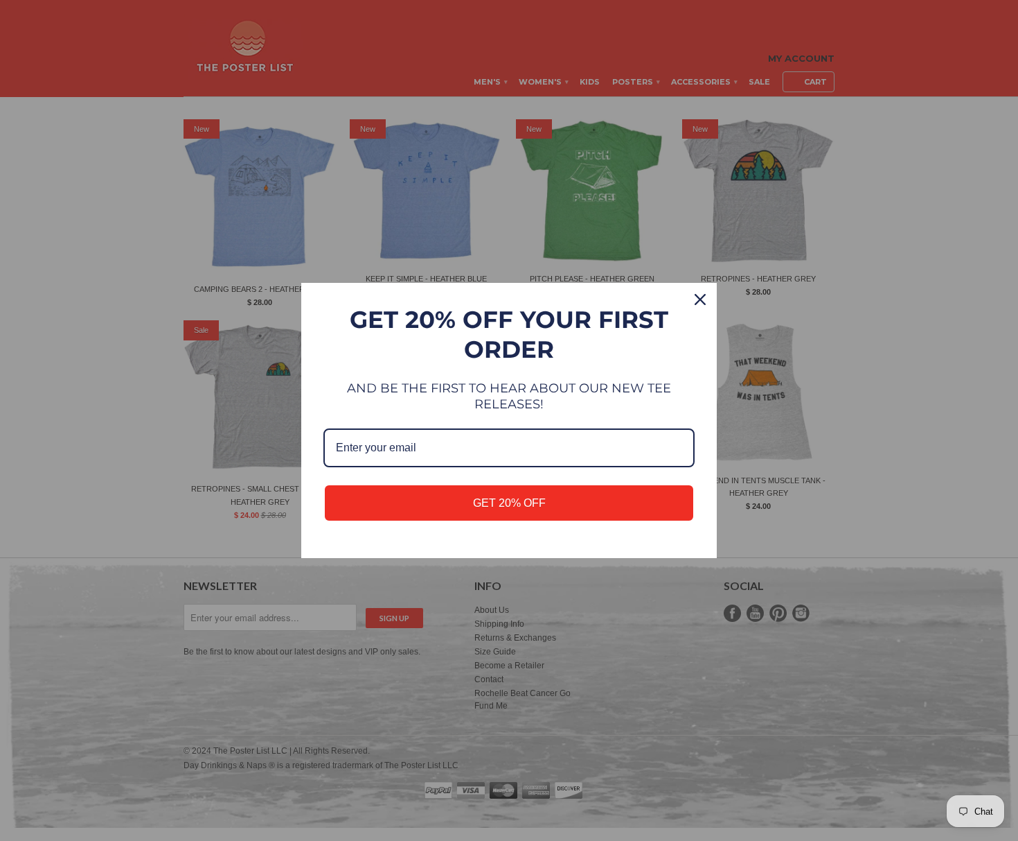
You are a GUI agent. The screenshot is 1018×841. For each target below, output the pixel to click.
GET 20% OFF (509, 503)
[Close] (700, 299)
